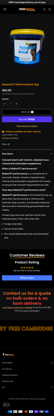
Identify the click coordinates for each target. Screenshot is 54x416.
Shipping (15, 94)
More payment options (27, 126)
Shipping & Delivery (10, 375)
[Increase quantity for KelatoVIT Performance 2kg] (16, 103)
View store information (10, 138)
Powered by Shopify (37, 399)
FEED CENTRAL (21, 399)
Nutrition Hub (7, 381)
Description (7, 153)
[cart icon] (49, 9)
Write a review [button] (27, 278)
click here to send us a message (17, 307)
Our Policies (7, 369)
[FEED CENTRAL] (27, 9)
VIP (3, 387)
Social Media (7, 363)
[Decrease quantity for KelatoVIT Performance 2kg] (4, 103)
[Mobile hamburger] (5, 9)
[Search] (44, 9)
